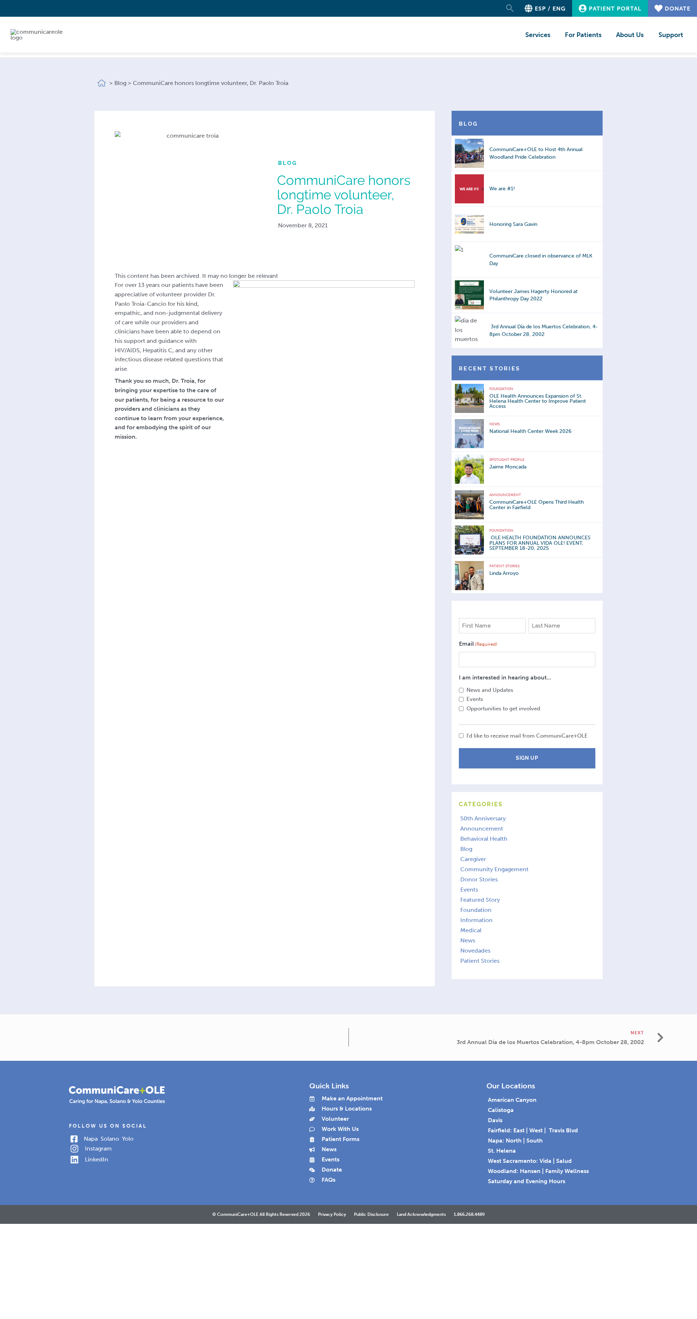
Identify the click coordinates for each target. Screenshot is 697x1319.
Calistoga (501, 1110)
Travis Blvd (562, 1130)
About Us (630, 35)
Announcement (505, 495)
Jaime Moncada (507, 466)
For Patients (583, 35)
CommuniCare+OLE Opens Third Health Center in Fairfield (536, 504)
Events (474, 699)
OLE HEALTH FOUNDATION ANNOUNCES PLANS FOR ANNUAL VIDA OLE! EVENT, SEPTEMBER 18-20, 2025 (540, 543)
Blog (466, 848)
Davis (495, 1120)
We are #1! (502, 188)
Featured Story (480, 899)
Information (476, 920)
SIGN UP (527, 758)
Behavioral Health (484, 838)
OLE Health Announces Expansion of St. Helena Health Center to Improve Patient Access (537, 401)
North (514, 1140)
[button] (510, 9)
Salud (564, 1160)
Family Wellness (567, 1171)
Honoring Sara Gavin (513, 224)
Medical (470, 930)
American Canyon (512, 1099)
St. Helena (502, 1150)
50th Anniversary (483, 818)
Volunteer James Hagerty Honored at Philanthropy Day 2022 (533, 295)
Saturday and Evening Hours (526, 1181)
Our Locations (510, 1086)
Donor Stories (479, 879)
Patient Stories (504, 566)
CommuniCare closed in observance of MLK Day (540, 259)
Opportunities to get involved (503, 708)
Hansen (530, 1171)
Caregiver (473, 859)
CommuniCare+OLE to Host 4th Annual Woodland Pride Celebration (536, 153)
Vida (545, 1160)
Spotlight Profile (507, 460)
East (519, 1130)
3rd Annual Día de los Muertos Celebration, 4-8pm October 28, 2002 (543, 330)
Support (671, 35)
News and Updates (489, 690)
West (536, 1130)
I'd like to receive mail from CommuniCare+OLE (527, 735)
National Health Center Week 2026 (530, 431)
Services (537, 35)
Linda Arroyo (504, 573)
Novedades (475, 950)
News (494, 424)
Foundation (501, 389)
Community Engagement (494, 869)
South (534, 1140)
